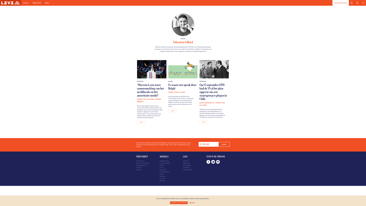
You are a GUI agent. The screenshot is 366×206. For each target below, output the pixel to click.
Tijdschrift (37, 3)
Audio (161, 167)
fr (363, 3)
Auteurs (139, 167)
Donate (224, 144)
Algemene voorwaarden (187, 169)
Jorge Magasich (206, 103)
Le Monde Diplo (165, 172)
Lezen (141, 122)
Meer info (192, 202)
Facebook (208, 162)
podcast (162, 178)
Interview (140, 81)
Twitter (213, 162)
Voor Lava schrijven (143, 163)
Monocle (162, 176)
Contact (186, 161)
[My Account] (352, 3)
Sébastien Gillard (183, 42)
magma (162, 174)
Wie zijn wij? (140, 161)
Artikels (139, 170)
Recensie (162, 180)
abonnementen (340, 3)
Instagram (218, 162)
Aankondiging (164, 161)
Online (26, 3)
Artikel (170, 81)
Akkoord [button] (173, 202)
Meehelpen (186, 163)
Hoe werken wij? (141, 165)
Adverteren (187, 165)
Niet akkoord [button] (183, 202)
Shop (47, 3)
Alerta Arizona (165, 163)
